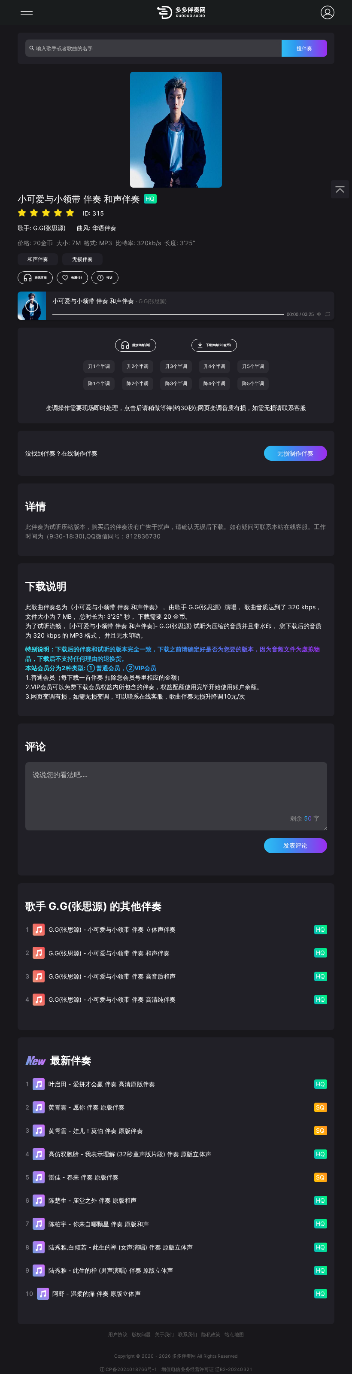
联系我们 (187, 1335)
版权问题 (141, 1335)
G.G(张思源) (49, 227)
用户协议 (117, 1335)
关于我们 (164, 1335)
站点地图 (234, 1335)
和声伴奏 (37, 259)
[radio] (22, 212)
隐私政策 (210, 1335)
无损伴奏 (82, 259)
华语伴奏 (104, 227)
